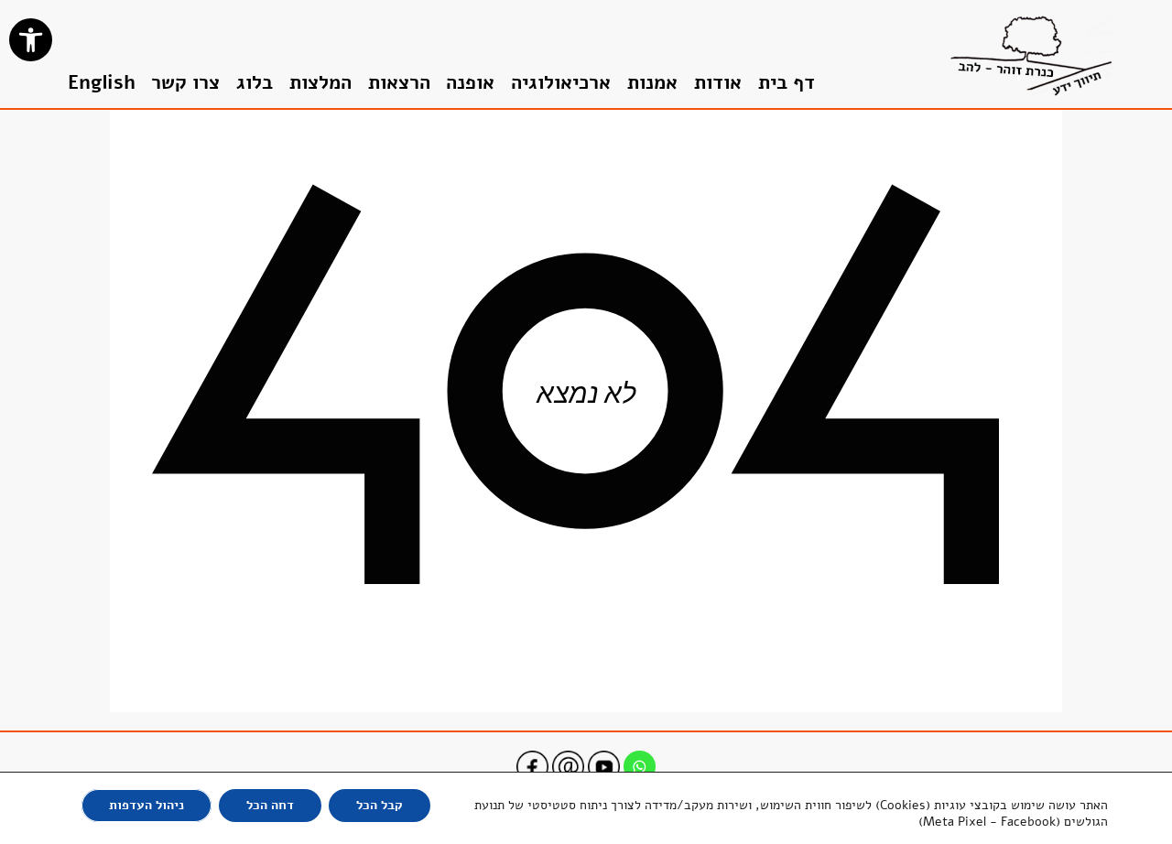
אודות (718, 83)
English (102, 83)
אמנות (652, 83)
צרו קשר (185, 83)
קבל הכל (379, 805)
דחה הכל (270, 805)
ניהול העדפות (146, 805)
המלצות (320, 83)
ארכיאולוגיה (561, 83)
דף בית (786, 83)
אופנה (470, 83)
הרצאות (399, 83)
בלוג (254, 83)
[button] (30, 39)
